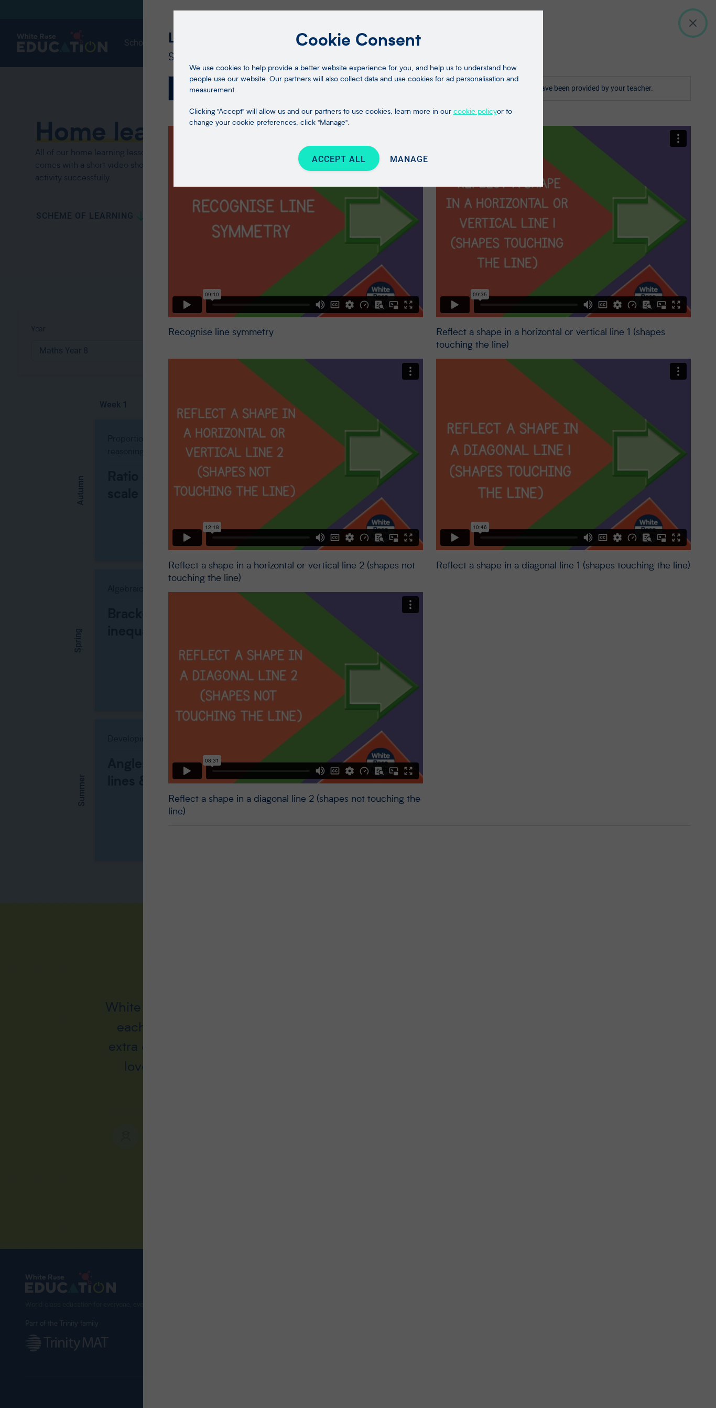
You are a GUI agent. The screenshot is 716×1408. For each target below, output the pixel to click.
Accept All (339, 159)
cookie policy (475, 111)
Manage (409, 159)
